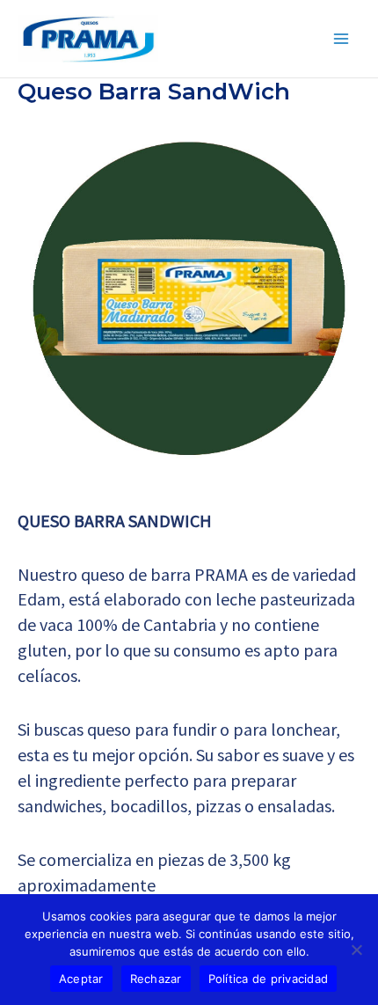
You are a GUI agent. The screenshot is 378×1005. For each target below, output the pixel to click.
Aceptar (81, 979)
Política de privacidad (268, 979)
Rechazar (156, 979)
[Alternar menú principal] (341, 38)
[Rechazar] (356, 949)
